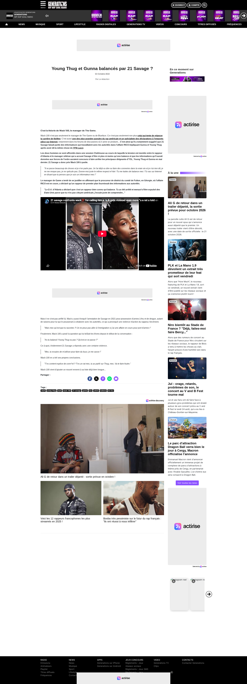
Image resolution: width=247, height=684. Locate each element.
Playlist (44, 669)
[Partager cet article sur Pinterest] (102, 380)
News (22, 24)
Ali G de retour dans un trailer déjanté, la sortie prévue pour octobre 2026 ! (187, 208)
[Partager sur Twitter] (96, 380)
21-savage (77, 391)
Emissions (45, 663)
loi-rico (110, 391)
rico (90, 391)
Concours (181, 24)
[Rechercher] (204, 5)
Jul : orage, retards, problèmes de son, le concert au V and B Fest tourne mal (185, 389)
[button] (180, 594)
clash (43, 391)
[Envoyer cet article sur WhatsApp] (109, 380)
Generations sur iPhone (108, 663)
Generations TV (136, 24)
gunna (85, 391)
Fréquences (234, 24)
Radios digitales (106, 24)
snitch (96, 391)
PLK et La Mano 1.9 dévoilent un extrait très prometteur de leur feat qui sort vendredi (185, 271)
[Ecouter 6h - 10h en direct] (187, 78)
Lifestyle (80, 24)
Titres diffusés (207, 24)
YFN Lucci (78, 148)
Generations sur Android (109, 666)
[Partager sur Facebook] (89, 380)
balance (103, 391)
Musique (40, 24)
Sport (59, 24)
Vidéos (160, 24)
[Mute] (47, 16)
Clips (156, 666)
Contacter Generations (193, 663)
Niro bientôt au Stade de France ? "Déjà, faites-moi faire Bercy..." (187, 328)
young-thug (51, 391)
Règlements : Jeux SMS (136, 669)
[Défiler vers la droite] (209, 594)
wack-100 (67, 391)
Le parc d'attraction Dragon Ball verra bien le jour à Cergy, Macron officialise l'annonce (186, 449)
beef (59, 391)
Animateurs (46, 666)
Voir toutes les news (187, 483)
